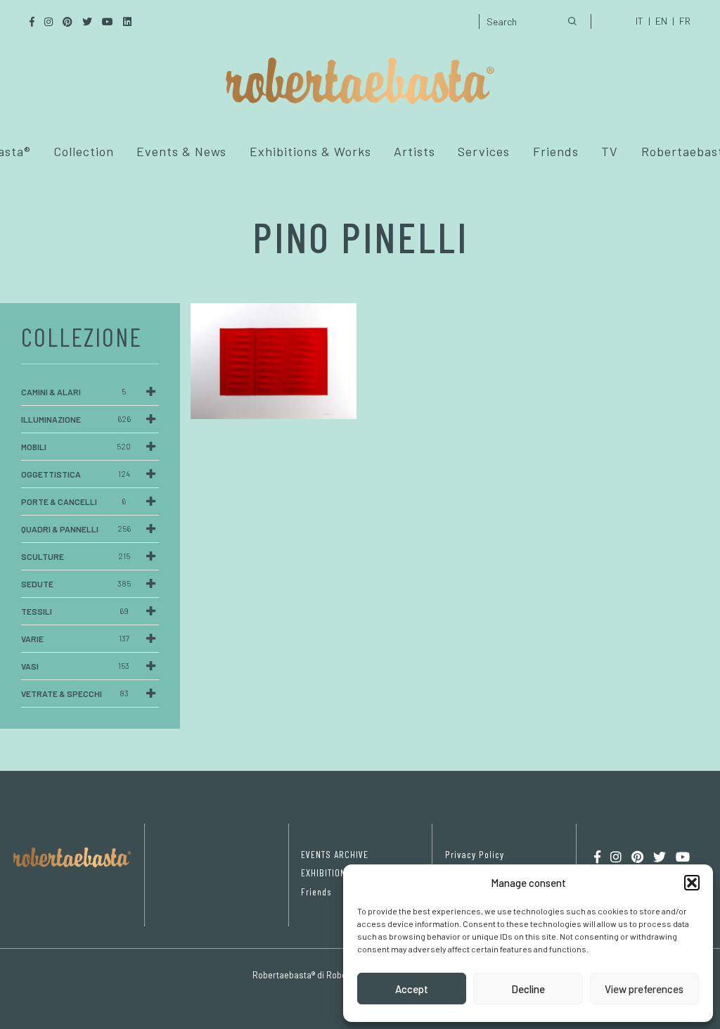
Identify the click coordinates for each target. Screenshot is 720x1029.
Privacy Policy (474, 854)
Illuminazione (76, 419)
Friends (556, 151)
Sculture (75, 556)
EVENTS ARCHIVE (334, 854)
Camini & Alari (73, 392)
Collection (83, 151)
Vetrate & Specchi (75, 693)
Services (484, 151)
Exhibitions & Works (310, 151)
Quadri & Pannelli (76, 529)
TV (609, 151)
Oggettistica (75, 474)
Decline (528, 989)
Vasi (75, 666)
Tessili (75, 611)
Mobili (76, 447)
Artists (414, 151)
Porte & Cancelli (73, 501)
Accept (411, 989)
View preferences (644, 989)
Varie (75, 639)
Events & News (181, 151)
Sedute (76, 584)
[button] (692, 883)
